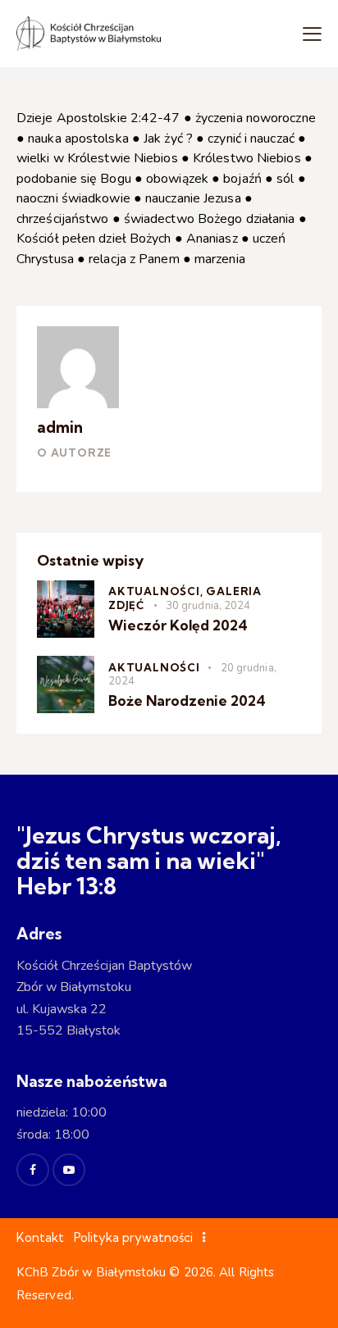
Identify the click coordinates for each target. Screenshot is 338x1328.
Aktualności (154, 667)
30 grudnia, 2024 (208, 605)
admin (60, 427)
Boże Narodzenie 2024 (187, 700)
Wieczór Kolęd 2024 (178, 625)
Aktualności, (157, 591)
